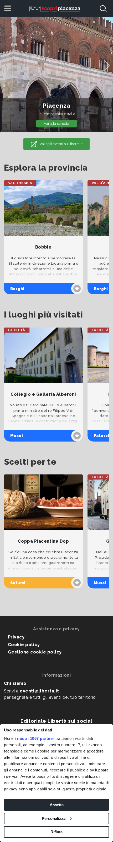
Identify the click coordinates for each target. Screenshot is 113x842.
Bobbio (43, 247)
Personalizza (53, 818)
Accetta (57, 805)
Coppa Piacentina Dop (43, 541)
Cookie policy (24, 644)
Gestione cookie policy (35, 652)
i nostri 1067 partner (34, 738)
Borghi (17, 288)
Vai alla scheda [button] (56, 124)
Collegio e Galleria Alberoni (43, 394)
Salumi (17, 583)
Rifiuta (56, 832)
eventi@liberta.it (39, 691)
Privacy (16, 637)
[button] (106, 66)
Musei (16, 435)
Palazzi (101, 435)
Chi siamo (15, 683)
